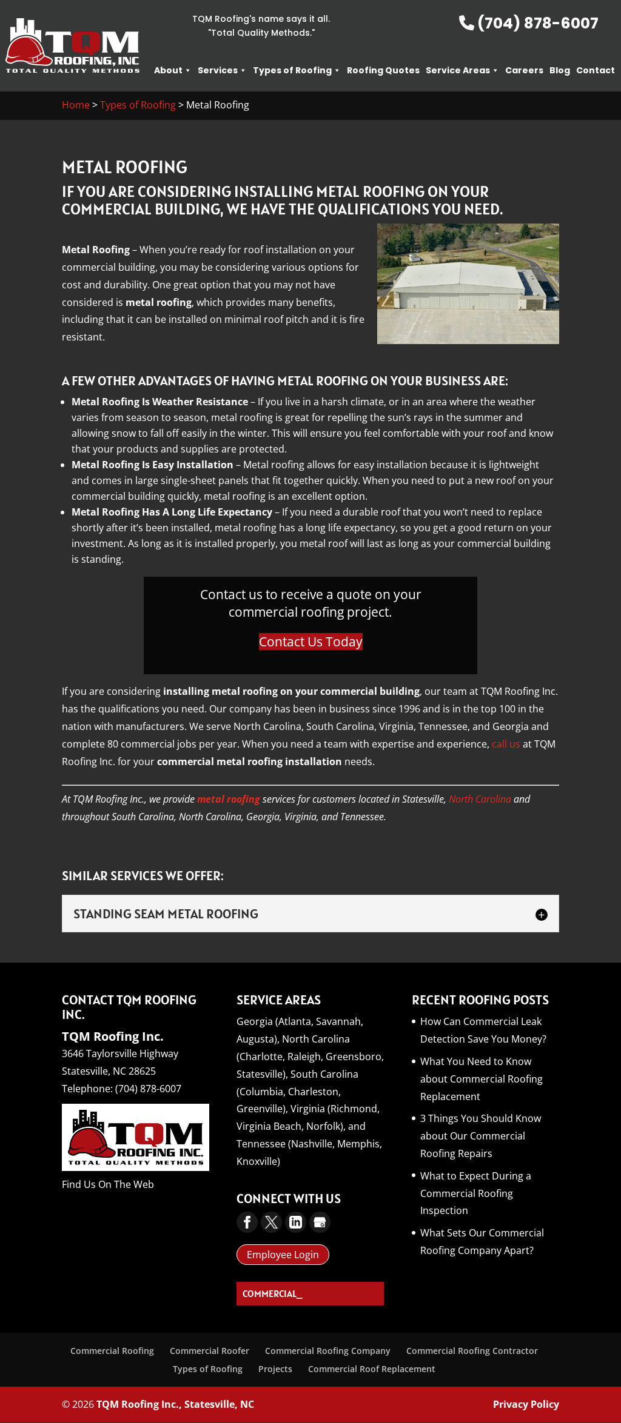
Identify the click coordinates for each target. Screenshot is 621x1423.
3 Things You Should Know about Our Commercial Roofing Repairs (480, 1136)
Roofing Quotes (383, 70)
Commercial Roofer (209, 1350)
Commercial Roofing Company (328, 1350)
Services (218, 70)
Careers (524, 70)
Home (76, 104)
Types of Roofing (292, 70)
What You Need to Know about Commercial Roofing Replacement (481, 1079)
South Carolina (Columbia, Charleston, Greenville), (297, 1091)
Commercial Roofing (112, 1350)
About (168, 70)
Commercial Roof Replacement (371, 1369)
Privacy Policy (526, 1404)
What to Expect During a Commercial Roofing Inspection (475, 1193)
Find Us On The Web (108, 1184)
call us (506, 744)
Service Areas (458, 70)
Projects (275, 1369)
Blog (559, 70)
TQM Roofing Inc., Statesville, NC (175, 1404)
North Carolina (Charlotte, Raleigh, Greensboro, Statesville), (310, 1056)
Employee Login (283, 1254)
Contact (595, 70)
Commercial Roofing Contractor (472, 1350)
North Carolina (480, 799)
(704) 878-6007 (536, 23)
